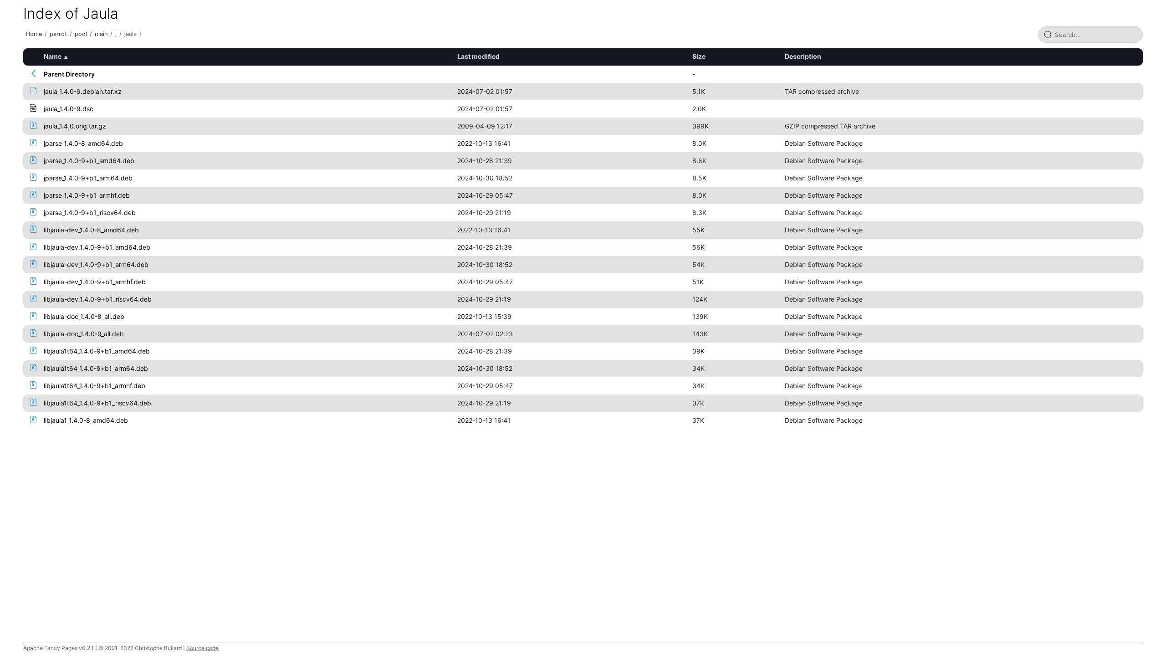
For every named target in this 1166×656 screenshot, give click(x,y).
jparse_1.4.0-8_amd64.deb (83, 143)
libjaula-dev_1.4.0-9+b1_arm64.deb (96, 264)
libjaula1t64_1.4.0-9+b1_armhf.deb (94, 386)
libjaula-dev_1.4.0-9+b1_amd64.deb (97, 247)
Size (699, 56)
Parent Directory (69, 74)
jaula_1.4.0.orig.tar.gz (75, 126)
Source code (202, 648)
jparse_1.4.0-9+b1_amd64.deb (89, 160)
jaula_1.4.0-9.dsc (68, 109)
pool (81, 34)
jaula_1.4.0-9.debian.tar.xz (83, 91)
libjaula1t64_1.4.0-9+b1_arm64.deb (96, 368)
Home (34, 34)
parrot (58, 34)
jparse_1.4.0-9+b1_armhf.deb (87, 195)
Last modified (478, 56)
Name (52, 56)
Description (803, 56)
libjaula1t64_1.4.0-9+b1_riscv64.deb (97, 403)
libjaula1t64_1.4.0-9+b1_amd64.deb (97, 351)
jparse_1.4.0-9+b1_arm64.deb (88, 178)
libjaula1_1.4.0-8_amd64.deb (86, 420)
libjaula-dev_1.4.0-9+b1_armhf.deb (95, 282)
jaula (130, 34)
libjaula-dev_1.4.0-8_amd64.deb (91, 230)
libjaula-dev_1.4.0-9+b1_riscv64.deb (98, 299)
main (101, 34)
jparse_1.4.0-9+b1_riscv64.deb (90, 212)
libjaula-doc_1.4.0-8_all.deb (84, 316)
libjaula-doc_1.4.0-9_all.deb (84, 334)
